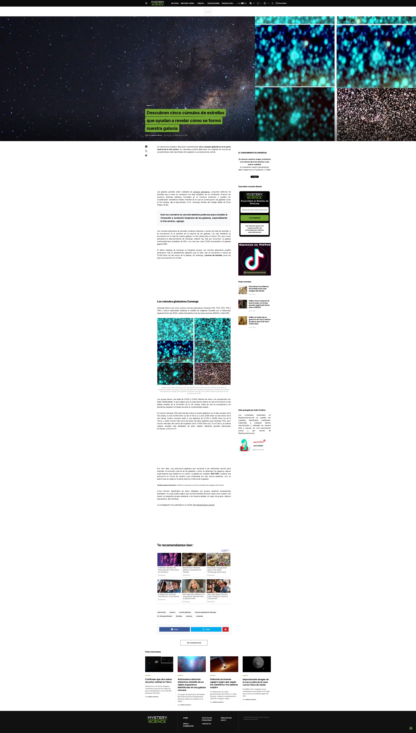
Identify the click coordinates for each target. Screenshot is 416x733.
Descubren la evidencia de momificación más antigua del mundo (259, 288)
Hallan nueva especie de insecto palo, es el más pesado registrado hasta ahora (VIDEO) (259, 304)
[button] (146, 3)
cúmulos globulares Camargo (205, 612)
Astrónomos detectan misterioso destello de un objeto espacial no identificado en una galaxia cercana (192, 684)
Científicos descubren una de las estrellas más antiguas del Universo (200, 485)
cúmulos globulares (201, 192)
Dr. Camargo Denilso (164, 616)
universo (189, 616)
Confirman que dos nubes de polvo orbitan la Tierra (158, 680)
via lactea (199, 616)
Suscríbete (282, 3)
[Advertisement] (194, 172)
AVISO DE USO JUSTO (226, 719)
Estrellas (179, 616)
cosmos (172, 612)
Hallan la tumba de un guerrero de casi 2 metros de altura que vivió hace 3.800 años (260, 320)
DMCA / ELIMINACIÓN (188, 725)
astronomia (161, 612)
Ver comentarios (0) (194, 643)
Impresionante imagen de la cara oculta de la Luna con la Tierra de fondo (256, 682)
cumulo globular (185, 612)
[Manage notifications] (411, 728)
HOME (185, 718)
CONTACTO (206, 724)
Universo (149, 105)
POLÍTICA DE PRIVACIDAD (207, 719)
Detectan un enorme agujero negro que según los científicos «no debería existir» (224, 683)
